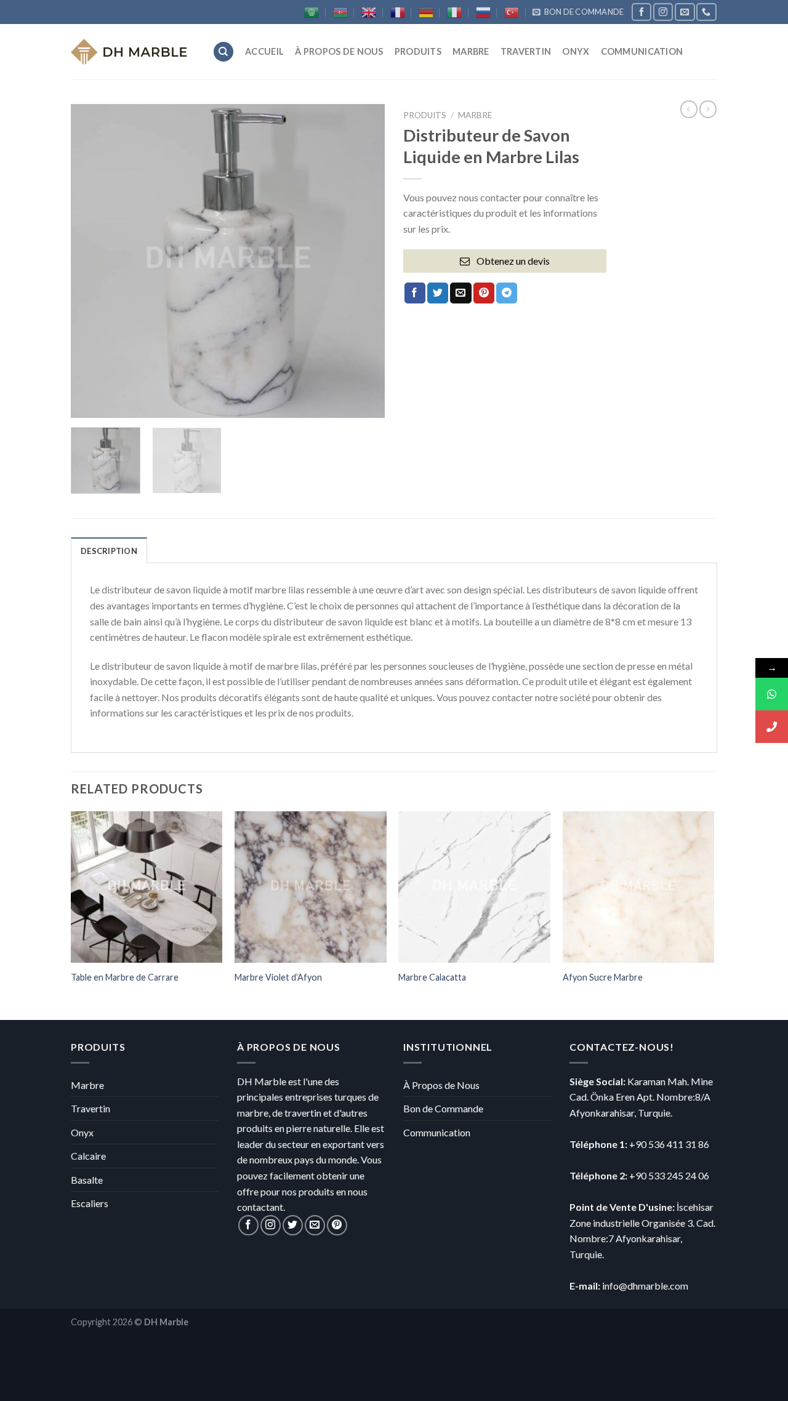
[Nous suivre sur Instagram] (663, 12)
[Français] (397, 12)
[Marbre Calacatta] (474, 887)
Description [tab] (109, 551)
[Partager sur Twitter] (437, 293)
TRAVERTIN (526, 51)
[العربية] (311, 12)
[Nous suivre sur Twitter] (293, 1225)
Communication (436, 1132)
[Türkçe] (511, 12)
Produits (424, 115)
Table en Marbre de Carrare (125, 977)
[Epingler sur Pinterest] (483, 293)
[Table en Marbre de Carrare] (147, 887)
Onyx (575, 51)
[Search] (223, 52)
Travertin (90, 1108)
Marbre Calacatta (432, 977)
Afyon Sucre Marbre (603, 977)
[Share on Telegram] (506, 293)
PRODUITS (418, 51)
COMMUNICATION (642, 51)
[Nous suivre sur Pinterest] (337, 1225)
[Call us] (706, 12)
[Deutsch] (426, 12)
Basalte (87, 1180)
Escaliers (89, 1203)
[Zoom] (87, 403)
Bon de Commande (443, 1108)
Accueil (264, 51)
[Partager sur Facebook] (414, 293)
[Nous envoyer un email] (684, 12)
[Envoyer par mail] (460, 293)
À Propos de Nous (441, 1085)
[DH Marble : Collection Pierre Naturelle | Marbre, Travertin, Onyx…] (132, 52)
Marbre (470, 51)
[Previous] (92, 261)
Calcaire (88, 1156)
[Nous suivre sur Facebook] (641, 12)
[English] (368, 12)
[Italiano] (454, 12)
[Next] (363, 261)
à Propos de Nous (339, 51)
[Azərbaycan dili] (340, 12)
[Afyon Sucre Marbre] (639, 887)
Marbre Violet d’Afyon (278, 977)
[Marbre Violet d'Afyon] (311, 887)
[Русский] (483, 12)
